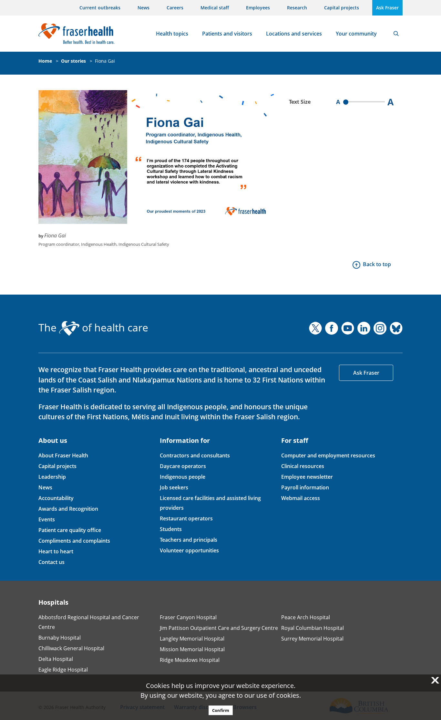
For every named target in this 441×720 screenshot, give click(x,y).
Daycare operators (183, 466)
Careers (175, 8)
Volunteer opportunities (189, 550)
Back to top (377, 264)
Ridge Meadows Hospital (190, 659)
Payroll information (305, 487)
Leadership (52, 476)
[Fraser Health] (76, 33)
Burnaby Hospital (59, 637)
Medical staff (214, 8)
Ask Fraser (387, 8)
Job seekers (174, 487)
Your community (356, 33)
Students (171, 529)
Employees (258, 8)
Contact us (51, 562)
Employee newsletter (307, 476)
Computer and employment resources (328, 455)
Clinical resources (302, 466)
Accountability (56, 498)
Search (396, 33)
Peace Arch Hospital (305, 617)
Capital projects (341, 8)
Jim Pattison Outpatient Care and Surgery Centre (219, 627)
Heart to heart (55, 551)
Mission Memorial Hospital (192, 649)
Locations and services (294, 33)
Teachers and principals (188, 539)
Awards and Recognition (68, 508)
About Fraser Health (63, 455)
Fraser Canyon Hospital (188, 617)
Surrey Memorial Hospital (312, 638)
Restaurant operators (186, 518)
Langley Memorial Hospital (192, 638)
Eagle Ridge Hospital (63, 669)
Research (297, 8)
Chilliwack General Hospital (71, 648)
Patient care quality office (69, 530)
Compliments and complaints (74, 540)
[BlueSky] (396, 328)
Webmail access (300, 498)
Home (45, 61)
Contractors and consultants (195, 455)
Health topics (172, 33)
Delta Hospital (55, 659)
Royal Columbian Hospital (312, 627)
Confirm (220, 710)
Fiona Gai (105, 61)
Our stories (73, 61)
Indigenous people (182, 476)
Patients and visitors (227, 33)
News (143, 8)
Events (46, 519)
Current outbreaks (99, 8)
